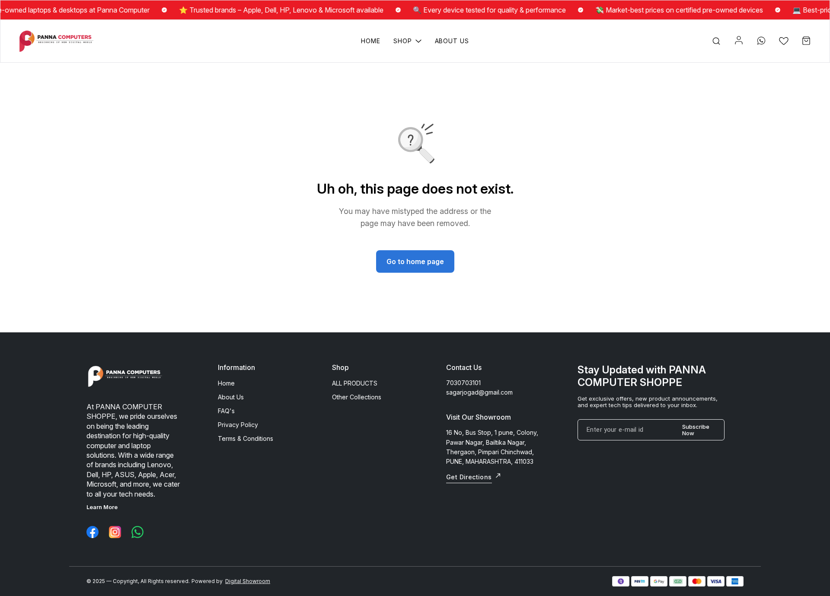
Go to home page (415, 261)
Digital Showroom (247, 581)
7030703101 (463, 382)
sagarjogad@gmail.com (479, 392)
